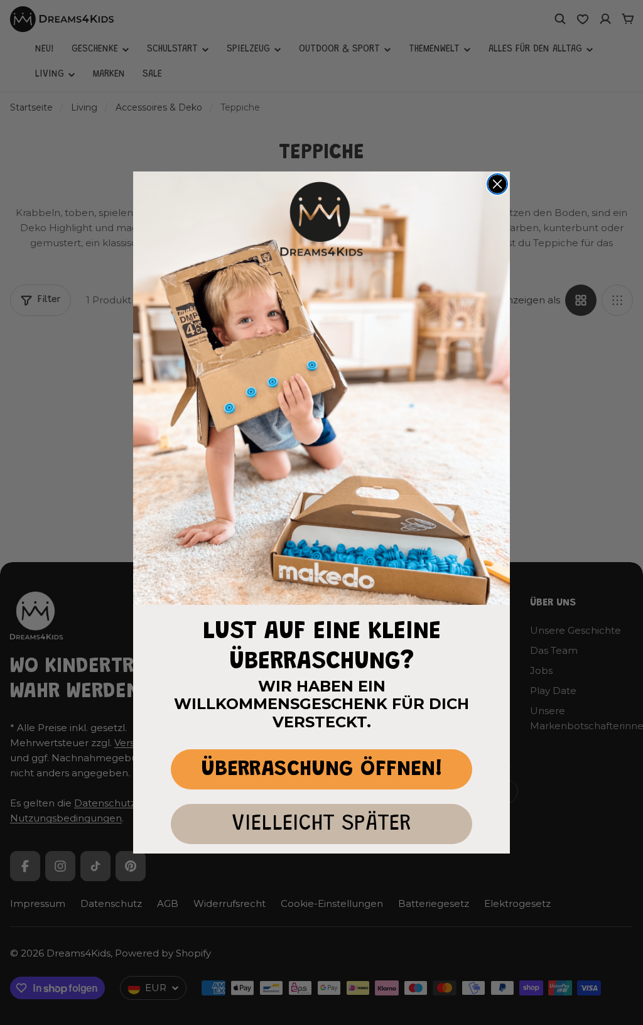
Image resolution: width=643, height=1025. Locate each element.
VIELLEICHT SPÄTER (321, 824)
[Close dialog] (497, 184)
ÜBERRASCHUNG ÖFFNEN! (322, 770)
